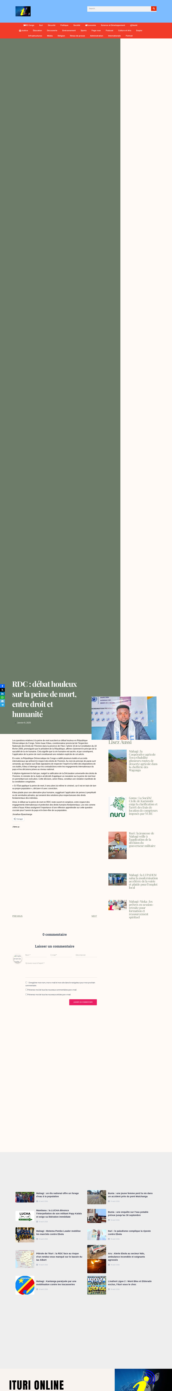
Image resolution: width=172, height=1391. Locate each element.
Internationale (114, 36)
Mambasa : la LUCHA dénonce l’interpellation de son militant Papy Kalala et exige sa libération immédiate (59, 1213)
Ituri (41, 25)
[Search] (154, 8)
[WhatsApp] (2, 697)
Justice (24, 30)
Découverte (52, 30)
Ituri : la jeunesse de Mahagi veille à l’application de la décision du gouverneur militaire (142, 839)
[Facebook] (2, 686)
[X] (2, 690)
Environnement (69, 30)
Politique (64, 25)
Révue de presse (77, 36)
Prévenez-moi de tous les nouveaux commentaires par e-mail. (52, 990)
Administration (96, 36)
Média (50, 36)
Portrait (129, 36)
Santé (134, 25)
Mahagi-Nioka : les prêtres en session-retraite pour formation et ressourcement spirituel (141, 909)
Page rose (96, 30)
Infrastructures (35, 36)
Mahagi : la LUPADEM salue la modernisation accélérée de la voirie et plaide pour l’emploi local (143, 881)
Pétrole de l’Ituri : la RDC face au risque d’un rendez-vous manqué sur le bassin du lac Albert (59, 1256)
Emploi (139, 30)
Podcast (109, 30)
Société (76, 25)
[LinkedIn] (2, 694)
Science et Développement (113, 25)
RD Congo (29, 25)
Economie (91, 25)
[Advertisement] (54, 855)
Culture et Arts (124, 30)
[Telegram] (2, 705)
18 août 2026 (43, 1222)
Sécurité (51, 25)
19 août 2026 (114, 1201)
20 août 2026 (43, 1201)
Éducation (37, 30)
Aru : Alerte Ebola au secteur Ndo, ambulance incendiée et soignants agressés (126, 1256)
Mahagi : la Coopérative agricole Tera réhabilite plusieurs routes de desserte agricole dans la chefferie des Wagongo (143, 760)
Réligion (61, 36)
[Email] (2, 701)
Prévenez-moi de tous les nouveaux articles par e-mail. (49, 995)
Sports (84, 30)
